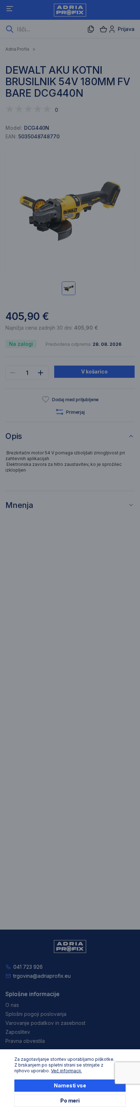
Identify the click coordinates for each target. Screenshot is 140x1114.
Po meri (70, 1100)
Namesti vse (70, 1085)
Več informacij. (66, 1070)
